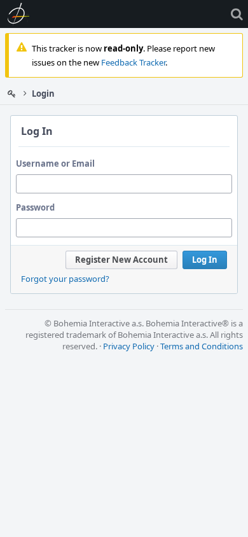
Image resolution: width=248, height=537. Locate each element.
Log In (204, 259)
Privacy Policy (129, 346)
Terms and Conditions (201, 346)
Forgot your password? (65, 278)
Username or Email (55, 163)
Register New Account (121, 259)
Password (35, 207)
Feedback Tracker (133, 62)
